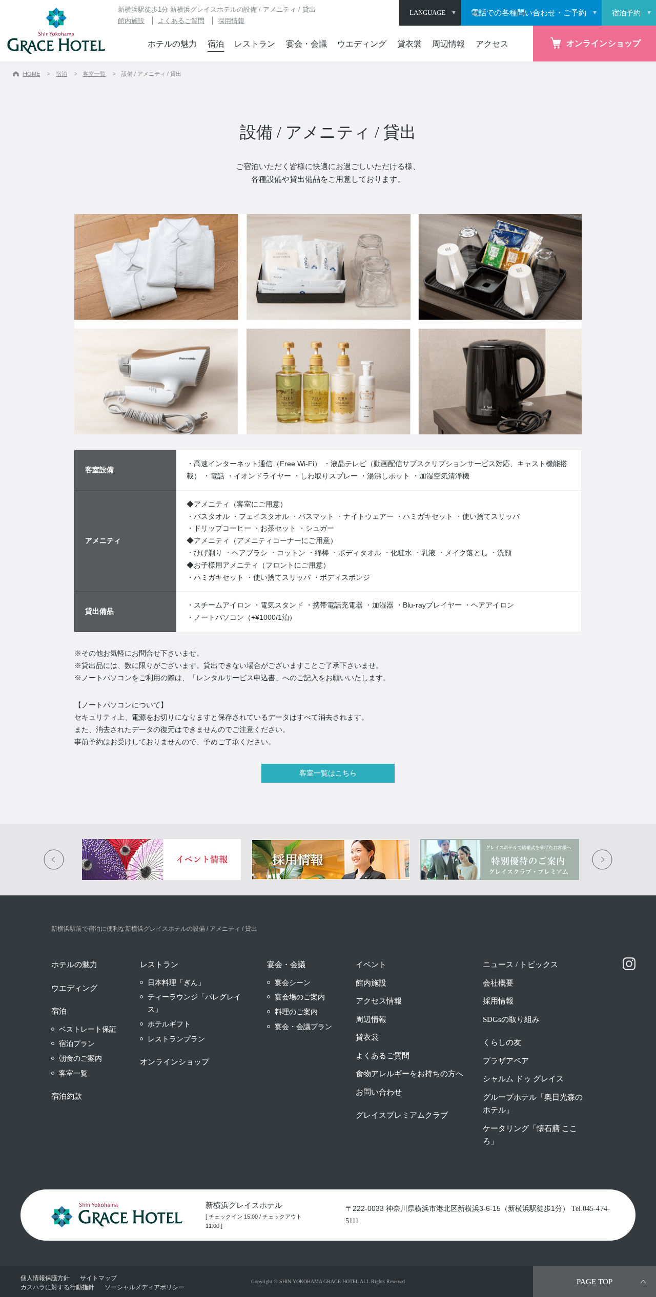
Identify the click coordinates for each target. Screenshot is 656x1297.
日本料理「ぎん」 (176, 982)
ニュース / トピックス (520, 964)
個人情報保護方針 (45, 1277)
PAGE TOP (594, 1282)
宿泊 (216, 43)
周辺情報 (448, 43)
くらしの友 (502, 1042)
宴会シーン (293, 982)
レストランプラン (176, 1039)
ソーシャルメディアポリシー (144, 1286)
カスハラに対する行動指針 (57, 1286)
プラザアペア (506, 1061)
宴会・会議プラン (303, 1026)
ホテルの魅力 (172, 43)
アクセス (492, 43)
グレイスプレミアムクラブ (402, 1115)
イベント (371, 964)
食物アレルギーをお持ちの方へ (409, 1074)
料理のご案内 (296, 1012)
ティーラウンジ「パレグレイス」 (194, 1003)
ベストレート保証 (87, 1029)
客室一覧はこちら (328, 773)
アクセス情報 (379, 1001)
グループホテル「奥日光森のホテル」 (533, 1104)
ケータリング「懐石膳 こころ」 (530, 1135)
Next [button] (602, 859)
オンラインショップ (174, 1062)
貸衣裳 (409, 43)
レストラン (254, 43)
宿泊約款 (66, 1096)
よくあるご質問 (181, 21)
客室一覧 (94, 74)
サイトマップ (98, 1277)
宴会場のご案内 (300, 997)
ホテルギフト (169, 1024)
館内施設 (131, 21)
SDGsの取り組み (511, 1019)
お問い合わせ (379, 1092)
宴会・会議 (306, 43)
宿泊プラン (77, 1043)
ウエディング (361, 43)
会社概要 (498, 983)
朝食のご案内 (80, 1058)
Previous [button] (54, 859)
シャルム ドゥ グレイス (523, 1079)
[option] (158, 859)
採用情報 (231, 21)
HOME (31, 74)
